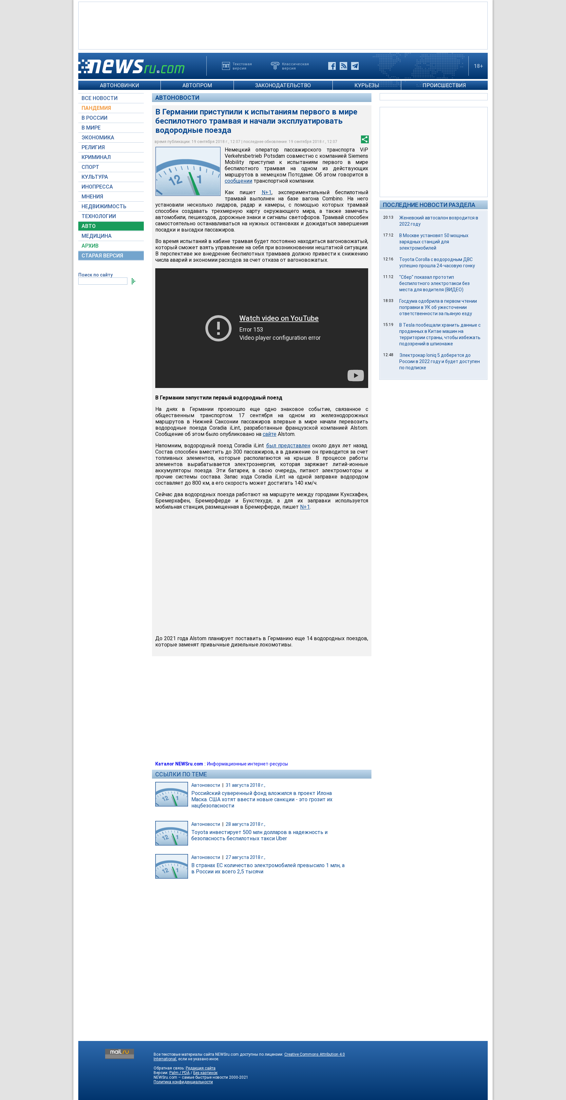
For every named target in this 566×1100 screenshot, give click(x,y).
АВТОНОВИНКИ (119, 85)
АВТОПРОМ (197, 85)
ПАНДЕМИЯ (96, 108)
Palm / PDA (179, 1072)
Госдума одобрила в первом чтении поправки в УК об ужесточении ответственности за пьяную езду (438, 307)
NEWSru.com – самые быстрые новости (191, 1077)
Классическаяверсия (295, 66)
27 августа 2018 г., (245, 857)
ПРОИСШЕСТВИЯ (444, 85)
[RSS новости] (343, 66)
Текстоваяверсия (242, 66)
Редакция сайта (201, 1068)
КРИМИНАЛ (96, 157)
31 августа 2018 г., (245, 785)
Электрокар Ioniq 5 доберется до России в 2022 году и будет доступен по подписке (439, 361)
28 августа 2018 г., (245, 824)
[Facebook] (332, 66)
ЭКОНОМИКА (98, 137)
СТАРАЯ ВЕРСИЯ (102, 256)
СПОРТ (90, 167)
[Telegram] (355, 66)
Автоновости (177, 97)
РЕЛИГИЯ (93, 147)
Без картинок (205, 1072)
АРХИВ (90, 246)
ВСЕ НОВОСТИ (100, 98)
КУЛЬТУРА (95, 177)
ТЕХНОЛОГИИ (99, 216)
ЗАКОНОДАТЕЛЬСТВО (283, 85)
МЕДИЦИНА (97, 236)
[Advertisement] (283, 25)
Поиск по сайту (95, 274)
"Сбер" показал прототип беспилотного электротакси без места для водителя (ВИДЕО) (434, 283)
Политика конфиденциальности (183, 1082)
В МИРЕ (91, 128)
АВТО (89, 226)
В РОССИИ (94, 118)
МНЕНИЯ (92, 197)
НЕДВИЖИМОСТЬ (104, 206)
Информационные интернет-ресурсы (247, 763)
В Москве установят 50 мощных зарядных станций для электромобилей (433, 242)
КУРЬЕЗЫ (366, 85)
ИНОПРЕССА (97, 187)
